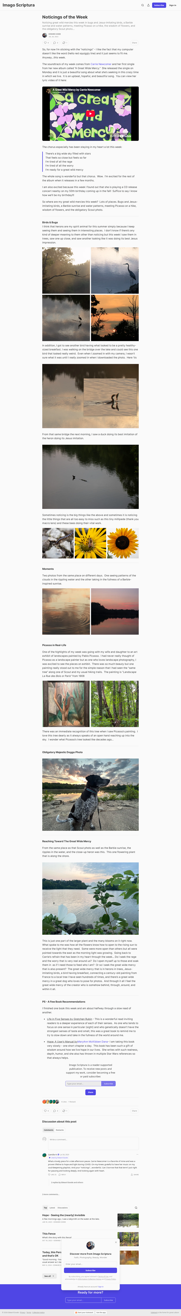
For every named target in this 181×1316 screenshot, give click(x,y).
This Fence (49, 1233)
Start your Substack (85, 1312)
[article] (90, 1220)
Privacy (22, 1312)
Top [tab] (45, 1208)
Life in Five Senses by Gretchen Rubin (69, 1019)
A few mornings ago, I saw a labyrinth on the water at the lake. (71, 1219)
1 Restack (72, 1102)
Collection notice (38, 1312)
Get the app (101, 1312)
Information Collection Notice (89, 1279)
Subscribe (159, 5)
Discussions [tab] (63, 1208)
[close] (116, 1242)
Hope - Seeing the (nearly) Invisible (63, 1215)
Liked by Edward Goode (59, 1158)
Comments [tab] (48, 1130)
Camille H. (52, 1154)
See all (47, 1276)
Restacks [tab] (60, 1130)
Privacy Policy (110, 1279)
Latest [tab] (52, 1208)
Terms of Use (103, 1276)
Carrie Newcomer (101, 64)
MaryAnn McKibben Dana (93, 1041)
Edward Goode (55, 34)
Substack (154, 1312)
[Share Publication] (148, 5)
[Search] (142, 5)
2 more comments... (50, 1194)
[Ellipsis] (137, 1154)
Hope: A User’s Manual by (62, 1041)
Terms (29, 1312)
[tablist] (53, 1130)
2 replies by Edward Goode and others (67, 1182)
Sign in (172, 5)
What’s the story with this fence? (57, 1237)
